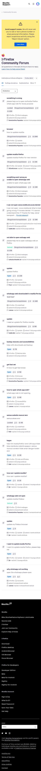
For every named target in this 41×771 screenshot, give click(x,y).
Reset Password (8, 704)
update (9, 268)
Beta (3, 674)
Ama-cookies (7, 764)
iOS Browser (6, 655)
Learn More (20, 44)
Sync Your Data (7, 708)
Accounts (20, 581)
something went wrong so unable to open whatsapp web (18, 178)
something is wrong (14, 98)
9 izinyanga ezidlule (33, 260)
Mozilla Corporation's (14, 738)
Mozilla (7, 604)
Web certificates (23, 459)
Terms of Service (8, 757)
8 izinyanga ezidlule (27, 229)
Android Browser (8, 651)
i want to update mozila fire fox (19, 544)
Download (5, 644)
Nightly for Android (9, 685)
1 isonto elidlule (22, 535)
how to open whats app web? (18, 390)
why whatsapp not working (17, 569)
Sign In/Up (6, 697)
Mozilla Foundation (12, 740)
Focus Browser (7, 658)
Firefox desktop (8, 647)
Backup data (21, 353)
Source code (6, 621)
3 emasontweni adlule (26, 586)
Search (29, 4)
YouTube (6, 733)
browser (10, 129)
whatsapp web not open (16, 496)
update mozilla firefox (15, 154)
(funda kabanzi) (22, 215)
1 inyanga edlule (24, 406)
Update (19, 141)
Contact (5, 768)
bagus (9, 440)
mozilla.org (6, 753)
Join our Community (10, 628)
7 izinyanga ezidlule (29, 168)
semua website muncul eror (17, 415)
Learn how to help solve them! (13, 69)
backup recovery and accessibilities (20, 342)
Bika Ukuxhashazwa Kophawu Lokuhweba (18, 617)
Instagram (9, 733)
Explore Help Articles (10, 632)
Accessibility (21, 401)
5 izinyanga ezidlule (24, 285)
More (32, 83)
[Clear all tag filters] (36, 78)
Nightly (4, 681)
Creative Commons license (25, 748)
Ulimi (3, 723)
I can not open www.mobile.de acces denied (23, 205)
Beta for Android (8, 678)
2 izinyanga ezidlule (23, 432)
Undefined (20, 305)
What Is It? (6, 700)
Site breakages (22, 115)
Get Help (5, 711)
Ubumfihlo (6, 761)
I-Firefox (12, 115)
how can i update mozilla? (17, 473)
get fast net (11, 365)
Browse (19, 376)
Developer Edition (9, 670)
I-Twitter (5, 624)
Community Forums (10, 12)
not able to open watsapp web (18, 237)
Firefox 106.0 (29, 78)
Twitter (2, 733)
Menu (33, 4)
